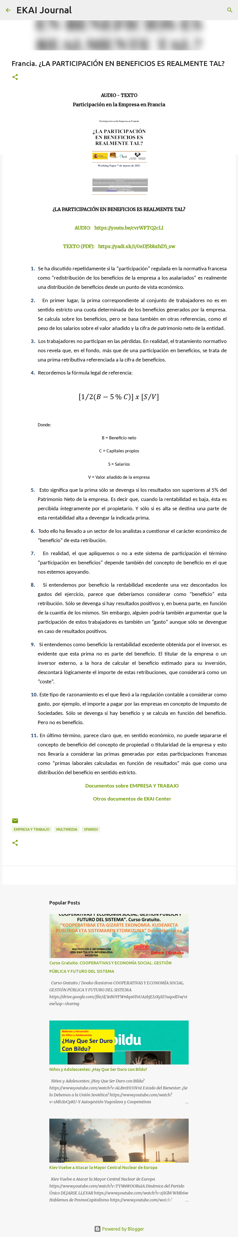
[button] (15, 77)
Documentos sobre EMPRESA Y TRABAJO (132, 786)
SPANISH (91, 829)
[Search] (79, 10)
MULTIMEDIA (66, 829)
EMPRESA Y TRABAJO (32, 829)
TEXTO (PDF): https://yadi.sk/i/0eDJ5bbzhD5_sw (119, 246)
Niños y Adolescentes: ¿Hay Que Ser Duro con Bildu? (98, 1069)
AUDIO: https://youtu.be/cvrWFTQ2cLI (119, 228)
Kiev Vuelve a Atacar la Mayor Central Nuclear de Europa (103, 1167)
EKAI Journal (44, 10)
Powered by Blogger (122, 1229)
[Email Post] (15, 823)
